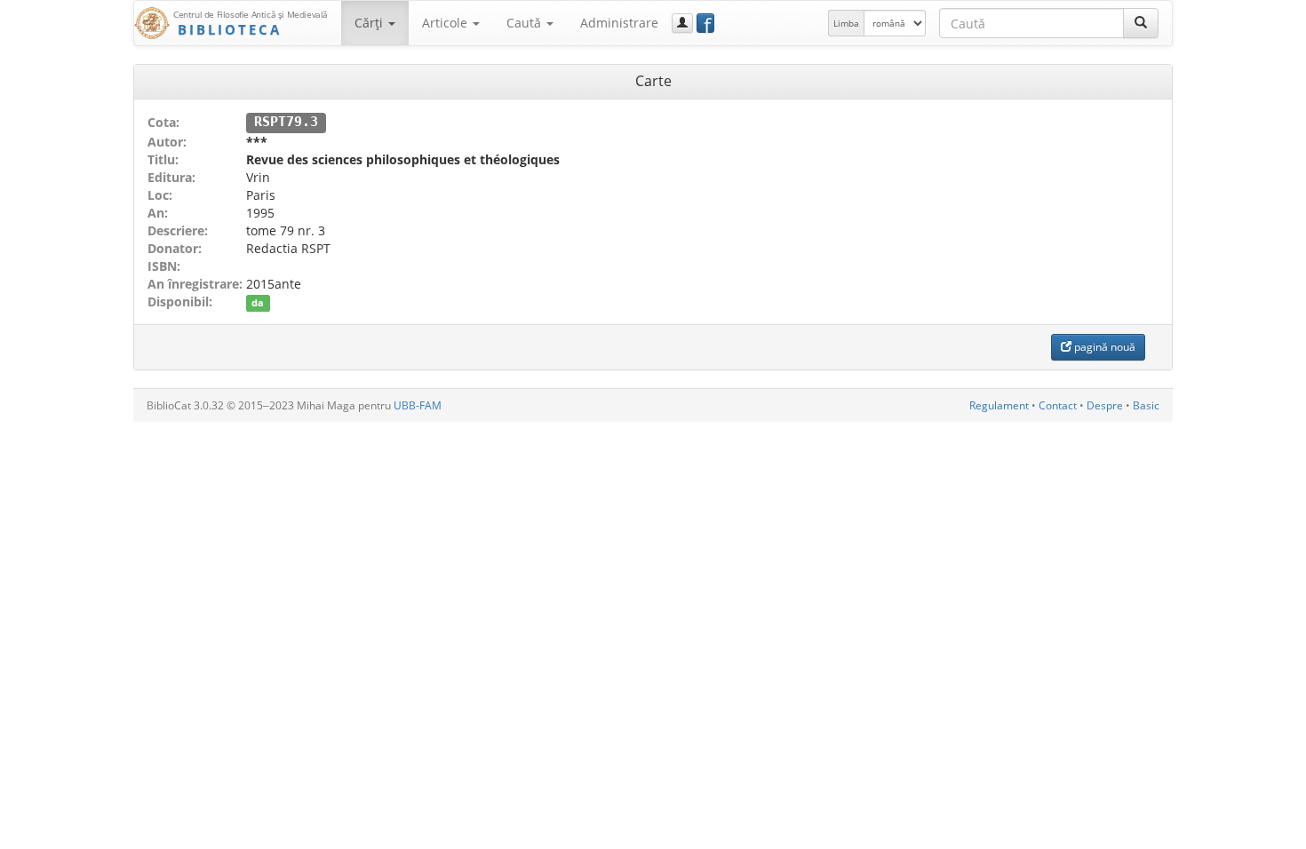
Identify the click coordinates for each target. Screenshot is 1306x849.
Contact (1058, 405)
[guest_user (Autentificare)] (682, 23)
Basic (1146, 405)
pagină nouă (1103, 346)
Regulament (999, 405)
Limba (846, 23)
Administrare (619, 22)
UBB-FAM (418, 405)
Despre (1105, 405)
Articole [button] (446, 22)
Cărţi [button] (370, 22)
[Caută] (1141, 23)
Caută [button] (525, 22)
